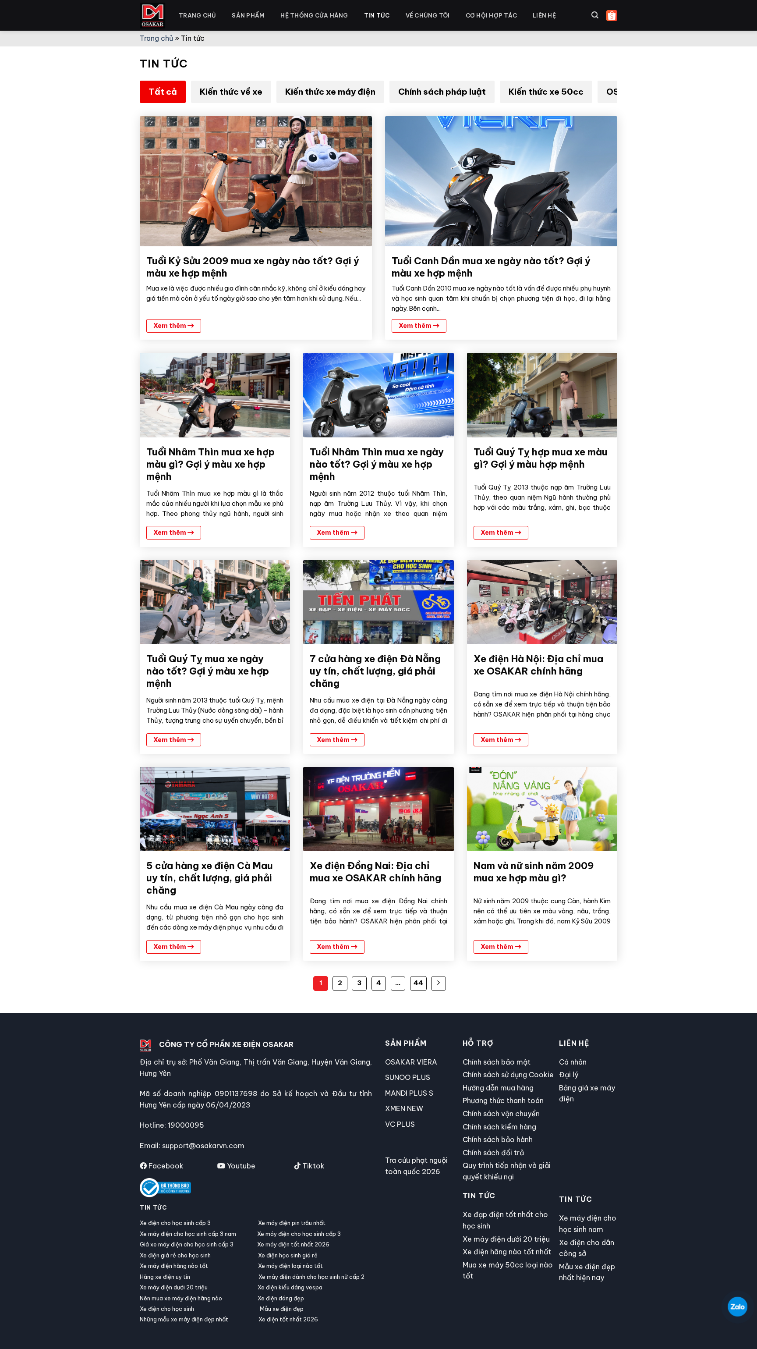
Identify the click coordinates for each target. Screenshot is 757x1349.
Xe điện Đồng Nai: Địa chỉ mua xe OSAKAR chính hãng (375, 871)
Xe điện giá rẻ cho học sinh (175, 1255)
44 (418, 983)
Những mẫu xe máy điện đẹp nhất (184, 1319)
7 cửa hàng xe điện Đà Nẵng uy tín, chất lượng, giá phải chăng (375, 671)
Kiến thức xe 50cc (546, 91)
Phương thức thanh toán (503, 1100)
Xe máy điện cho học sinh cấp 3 (299, 1233)
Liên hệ (544, 15)
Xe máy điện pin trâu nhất (291, 1222)
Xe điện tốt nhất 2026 (288, 1319)
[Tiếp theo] (438, 983)
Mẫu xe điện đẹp (282, 1308)
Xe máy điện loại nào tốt (290, 1265)
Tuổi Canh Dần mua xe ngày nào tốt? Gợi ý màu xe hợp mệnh (491, 267)
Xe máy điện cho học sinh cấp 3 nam (188, 1233)
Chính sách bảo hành (498, 1139)
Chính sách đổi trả (493, 1152)
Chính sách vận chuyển (501, 1113)
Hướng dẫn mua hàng (498, 1087)
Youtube (240, 1165)
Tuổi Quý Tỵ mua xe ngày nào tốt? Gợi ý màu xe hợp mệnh (207, 671)
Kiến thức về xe (231, 91)
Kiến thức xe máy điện (330, 91)
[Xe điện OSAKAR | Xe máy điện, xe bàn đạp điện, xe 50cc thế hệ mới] (153, 15)
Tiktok (313, 1165)
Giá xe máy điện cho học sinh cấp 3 (186, 1244)
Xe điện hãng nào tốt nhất (507, 1251)
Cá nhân (573, 1062)
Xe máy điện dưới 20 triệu (174, 1287)
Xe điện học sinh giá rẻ (288, 1255)
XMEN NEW (404, 1108)
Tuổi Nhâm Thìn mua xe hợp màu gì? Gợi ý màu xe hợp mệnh (210, 464)
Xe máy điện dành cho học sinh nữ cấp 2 (311, 1276)
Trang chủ (197, 15)
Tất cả (163, 91)
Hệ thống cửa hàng (314, 15)
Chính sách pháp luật (442, 91)
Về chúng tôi (428, 15)
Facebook (165, 1165)
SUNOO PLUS (407, 1077)
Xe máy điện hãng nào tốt (174, 1265)
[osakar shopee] (611, 15)
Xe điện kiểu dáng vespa (290, 1287)
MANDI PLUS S (409, 1093)
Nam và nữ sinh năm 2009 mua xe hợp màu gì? (534, 871)
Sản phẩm (248, 15)
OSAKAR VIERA (411, 1062)
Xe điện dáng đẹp (281, 1298)
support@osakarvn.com (203, 1145)
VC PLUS (400, 1124)
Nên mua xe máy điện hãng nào (181, 1298)
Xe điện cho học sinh (167, 1308)
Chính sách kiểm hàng (499, 1126)
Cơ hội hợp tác (491, 15)
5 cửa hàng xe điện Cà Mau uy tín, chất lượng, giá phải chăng (209, 877)
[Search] (594, 15)
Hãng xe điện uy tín (165, 1276)
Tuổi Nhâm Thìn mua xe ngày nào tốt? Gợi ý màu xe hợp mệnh (377, 464)
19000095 (186, 1125)
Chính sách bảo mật (497, 1062)
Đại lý (568, 1074)
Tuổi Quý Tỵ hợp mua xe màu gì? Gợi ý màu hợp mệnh (541, 458)
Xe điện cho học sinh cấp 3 (175, 1222)
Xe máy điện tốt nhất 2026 (293, 1244)
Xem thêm (170, 326)
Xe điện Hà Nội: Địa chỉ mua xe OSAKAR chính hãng (538, 665)
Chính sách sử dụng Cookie (508, 1074)
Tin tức (377, 15)
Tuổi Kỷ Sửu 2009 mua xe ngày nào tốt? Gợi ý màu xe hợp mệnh (252, 267)
